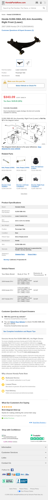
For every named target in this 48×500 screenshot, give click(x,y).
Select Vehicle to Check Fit (26, 85)
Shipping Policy (20, 254)
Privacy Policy (34, 489)
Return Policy (32, 254)
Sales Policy (13, 489)
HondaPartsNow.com (8, 355)
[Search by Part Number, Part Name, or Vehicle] (44, 8)
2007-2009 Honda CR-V (31, 352)
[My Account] (41, 2)
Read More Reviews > (39, 422)
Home (3, 14)
